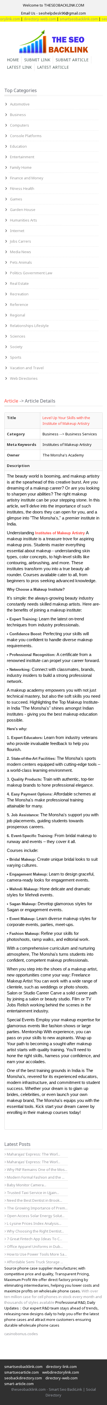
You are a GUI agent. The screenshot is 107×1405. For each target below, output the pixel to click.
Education (18, 146)
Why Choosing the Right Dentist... (35, 1231)
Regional (17, 315)
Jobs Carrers (20, 241)
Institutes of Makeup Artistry (60, 533)
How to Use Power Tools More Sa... (36, 1254)
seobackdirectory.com (23, 1377)
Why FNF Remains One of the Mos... (36, 1169)
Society (16, 346)
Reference (19, 304)
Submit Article (72, 59)
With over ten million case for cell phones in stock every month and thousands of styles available (53, 1296)
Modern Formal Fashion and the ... (35, 1177)
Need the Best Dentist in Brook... (34, 1200)
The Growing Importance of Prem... (37, 1208)
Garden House (22, 209)
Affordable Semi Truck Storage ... (34, 1261)
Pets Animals (21, 262)
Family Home (21, 167)
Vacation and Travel (27, 367)
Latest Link (19, 67)
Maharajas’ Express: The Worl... (33, 1154)
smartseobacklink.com (72, 18)
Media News (20, 251)
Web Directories (24, 378)
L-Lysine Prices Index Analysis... (33, 1223)
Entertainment (22, 156)
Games (16, 199)
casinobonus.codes (21, 1333)
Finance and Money (26, 177)
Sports (15, 357)
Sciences (17, 336)
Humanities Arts (23, 220)
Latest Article (53, 67)
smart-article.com (19, 1383)
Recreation (19, 294)
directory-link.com (61, 1366)
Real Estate (19, 283)
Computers (19, 125)
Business (18, 114)
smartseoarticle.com (21, 1372)
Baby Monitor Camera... (26, 1184)
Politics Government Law (31, 272)
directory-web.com (33, 18)
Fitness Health (22, 188)
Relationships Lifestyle (29, 325)
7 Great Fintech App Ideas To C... (34, 1238)
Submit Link (37, 59)
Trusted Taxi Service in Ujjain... (32, 1192)
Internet (17, 230)
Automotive (20, 104)
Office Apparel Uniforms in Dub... (34, 1246)
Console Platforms (26, 135)
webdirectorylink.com (60, 1372)
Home (13, 59)
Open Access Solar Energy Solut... (35, 1215)
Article (11, 401)
